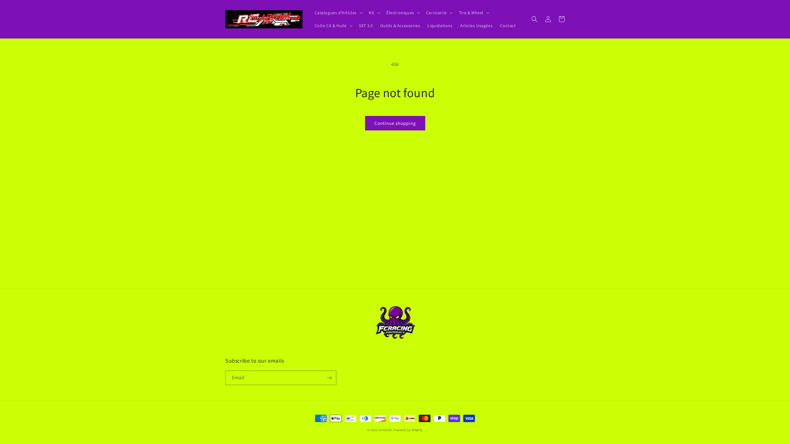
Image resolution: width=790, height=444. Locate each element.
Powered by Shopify (408, 430)
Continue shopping (395, 123)
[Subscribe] (329, 378)
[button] (338, 12)
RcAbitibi (385, 430)
